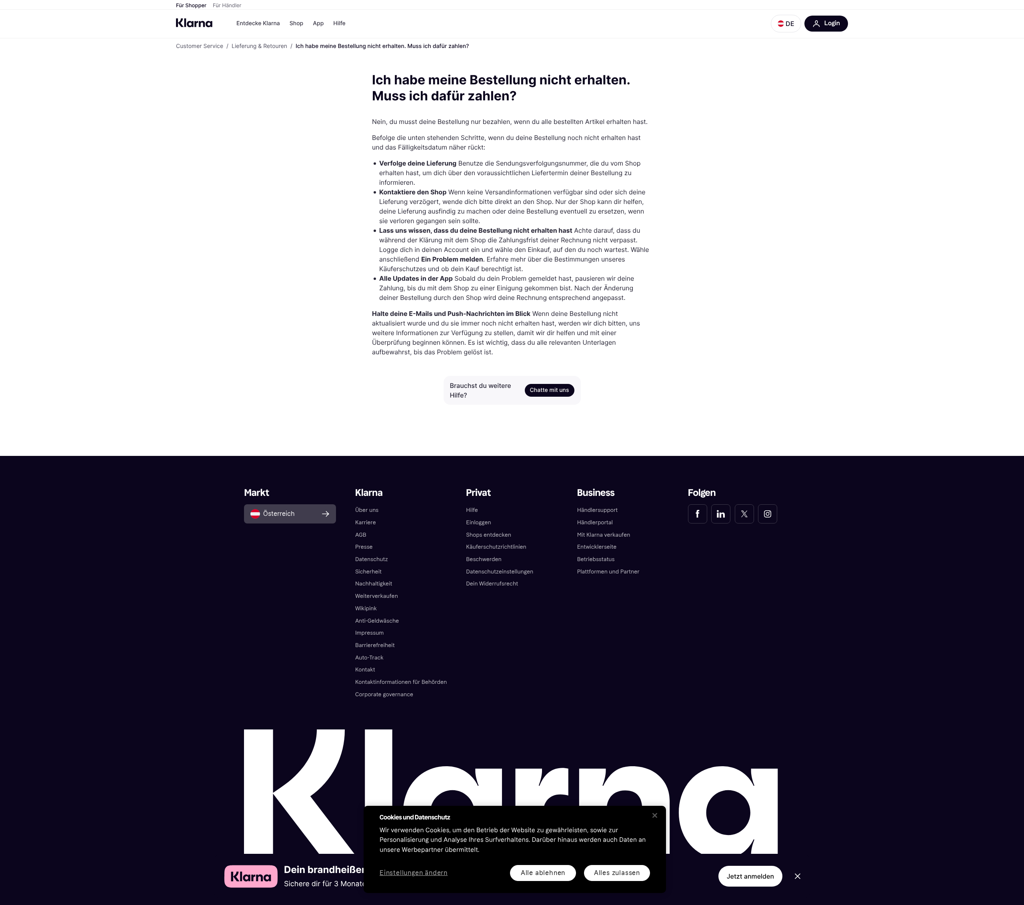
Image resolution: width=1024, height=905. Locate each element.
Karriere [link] (365, 522)
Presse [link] (364, 546)
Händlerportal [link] (595, 522)
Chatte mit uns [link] (549, 390)
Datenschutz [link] (371, 559)
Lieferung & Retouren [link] (259, 46)
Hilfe (339, 23)
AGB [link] (360, 534)
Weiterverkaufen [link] (376, 596)
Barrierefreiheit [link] (375, 645)
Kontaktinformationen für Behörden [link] (401, 682)
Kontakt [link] (365, 669)
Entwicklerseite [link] (597, 546)
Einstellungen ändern (414, 873)
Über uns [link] (366, 510)
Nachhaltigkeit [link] (373, 583)
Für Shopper (191, 5)
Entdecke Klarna (258, 23)
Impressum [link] (369, 632)
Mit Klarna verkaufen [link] (603, 534)
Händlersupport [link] (597, 510)
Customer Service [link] (199, 46)
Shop (297, 23)
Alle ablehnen (543, 873)
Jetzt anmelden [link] (750, 876)
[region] (515, 849)
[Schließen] (655, 815)
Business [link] (596, 493)
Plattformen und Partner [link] (608, 571)
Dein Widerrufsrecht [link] (492, 583)
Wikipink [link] (366, 608)
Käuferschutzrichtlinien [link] (496, 546)
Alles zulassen (617, 873)
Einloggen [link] (478, 522)
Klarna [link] (369, 493)
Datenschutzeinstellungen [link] (499, 571)
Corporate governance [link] (384, 694)
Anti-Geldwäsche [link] (377, 620)
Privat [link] (478, 493)
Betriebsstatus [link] (596, 559)
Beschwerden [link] (483, 559)
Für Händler (227, 5)
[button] (786, 23)
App (318, 23)
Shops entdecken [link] (488, 534)
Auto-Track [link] (369, 657)
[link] (697, 513)
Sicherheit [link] (368, 571)
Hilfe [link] (472, 510)
